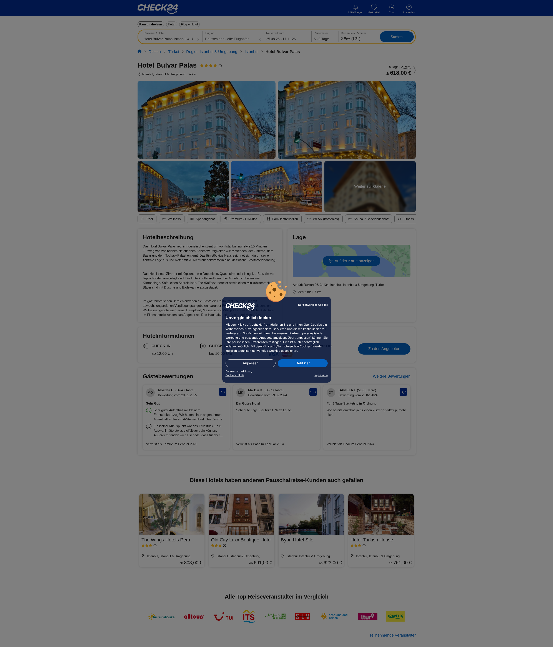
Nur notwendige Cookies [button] (313, 304)
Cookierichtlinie (235, 375)
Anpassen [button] (250, 363)
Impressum (321, 375)
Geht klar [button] (303, 363)
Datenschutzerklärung (239, 371)
